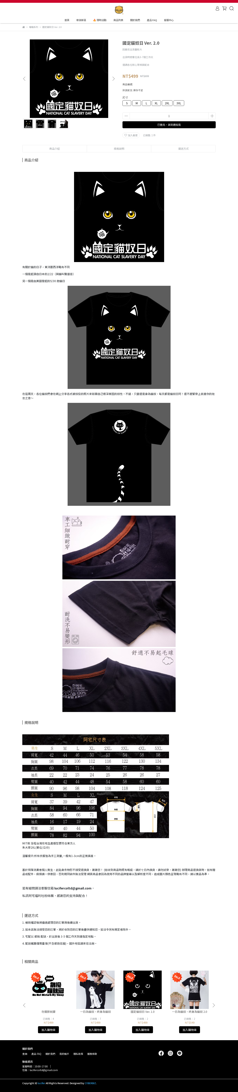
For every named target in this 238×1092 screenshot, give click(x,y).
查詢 (24, 1054)
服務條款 (92, 1054)
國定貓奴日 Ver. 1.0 (143, 1011)
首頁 (66, 20)
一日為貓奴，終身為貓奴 (95, 1011)
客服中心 (169, 20)
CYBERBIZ (90, 1083)
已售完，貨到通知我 (169, 124)
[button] (113, 79)
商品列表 (118, 20)
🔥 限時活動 (99, 20)
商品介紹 (54, 148)
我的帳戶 (64, 1054)
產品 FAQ (152, 20)
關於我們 (135, 20)
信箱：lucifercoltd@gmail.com (40, 1070)
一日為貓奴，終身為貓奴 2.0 (189, 1011)
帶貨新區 (81, 20)
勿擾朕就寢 (48, 1011)
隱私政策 (78, 1054)
